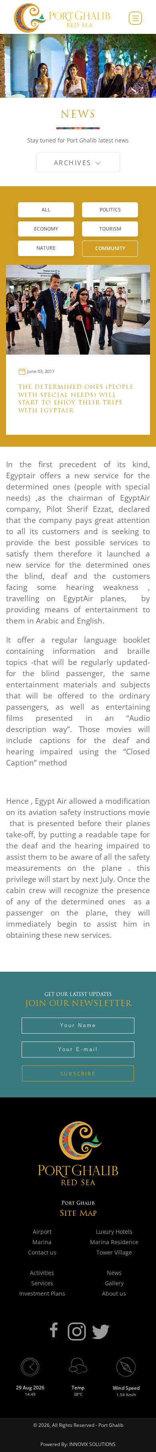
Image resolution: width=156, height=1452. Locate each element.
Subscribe (78, 1073)
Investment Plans (42, 1293)
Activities (42, 1272)
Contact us (42, 1252)
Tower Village (114, 1252)
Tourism (110, 228)
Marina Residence (114, 1242)
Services (42, 1283)
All (46, 209)
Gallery (114, 1283)
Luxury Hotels (114, 1231)
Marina (42, 1242)
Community (110, 248)
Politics (110, 209)
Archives (74, 162)
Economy (46, 228)
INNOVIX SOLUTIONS (92, 1444)
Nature (46, 248)
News (114, 1272)
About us (114, 1293)
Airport (42, 1231)
